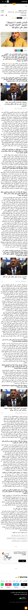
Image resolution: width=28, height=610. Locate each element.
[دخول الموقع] (5, 1)
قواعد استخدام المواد (19, 592)
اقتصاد (14, 580)
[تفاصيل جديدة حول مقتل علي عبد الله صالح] (14, 266)
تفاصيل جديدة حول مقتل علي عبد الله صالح (15, 277)
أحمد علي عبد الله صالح (16, 535)
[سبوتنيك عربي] (24, 2)
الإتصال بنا (13, 592)
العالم (21, 580)
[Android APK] (22, 598)
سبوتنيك (10, 63)
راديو (7, 580)
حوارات (22, 535)
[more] (2, 108)
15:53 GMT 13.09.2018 (22, 30)
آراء (26, 535)
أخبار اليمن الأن (24, 540)
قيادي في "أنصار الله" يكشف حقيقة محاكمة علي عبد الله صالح (15, 409)
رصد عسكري (2, 580)
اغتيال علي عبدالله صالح (11, 538)
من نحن (25, 592)
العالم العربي (25, 580)
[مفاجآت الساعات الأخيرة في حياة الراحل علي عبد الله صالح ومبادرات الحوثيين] (14, 92)
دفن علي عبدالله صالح (16, 540)
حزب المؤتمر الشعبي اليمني (22, 538)
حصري (10, 580)
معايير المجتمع (17, 594)
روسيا (17, 580)
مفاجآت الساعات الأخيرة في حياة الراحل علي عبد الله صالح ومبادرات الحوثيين (15, 104)
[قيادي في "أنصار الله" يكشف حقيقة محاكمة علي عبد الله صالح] (14, 398)
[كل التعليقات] (26, 608)
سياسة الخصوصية (23, 594)
